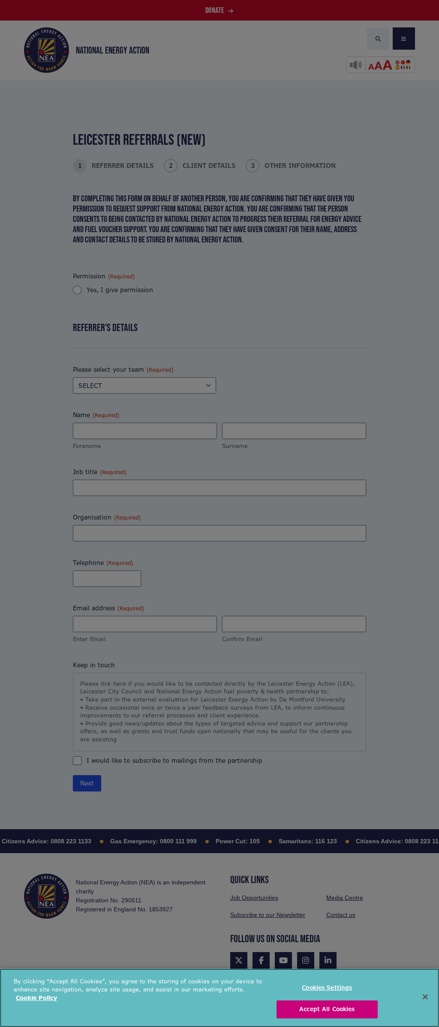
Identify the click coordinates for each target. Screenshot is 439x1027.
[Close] (425, 996)
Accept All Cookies (327, 1009)
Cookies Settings (327, 987)
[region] (219, 998)
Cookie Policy (36, 998)
